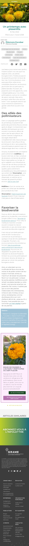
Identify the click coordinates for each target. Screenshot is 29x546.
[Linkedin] (17, 471)
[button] (12, 64)
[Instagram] (11, 471)
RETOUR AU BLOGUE (15, 405)
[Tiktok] (20, 471)
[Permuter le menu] (26, 6)
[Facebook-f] (8, 471)
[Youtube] (14, 471)
